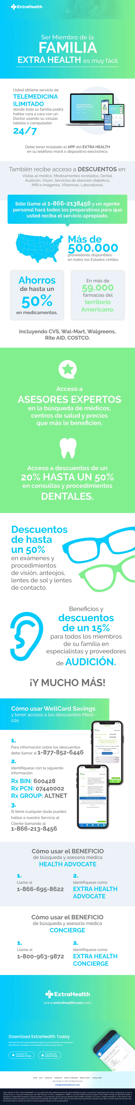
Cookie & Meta (97, 1078)
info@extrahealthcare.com (67, 1084)
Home (35, 1078)
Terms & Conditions (71, 1078)
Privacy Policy (85, 1078)
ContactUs (48, 1078)
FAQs (41, 1078)
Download (58, 1078)
